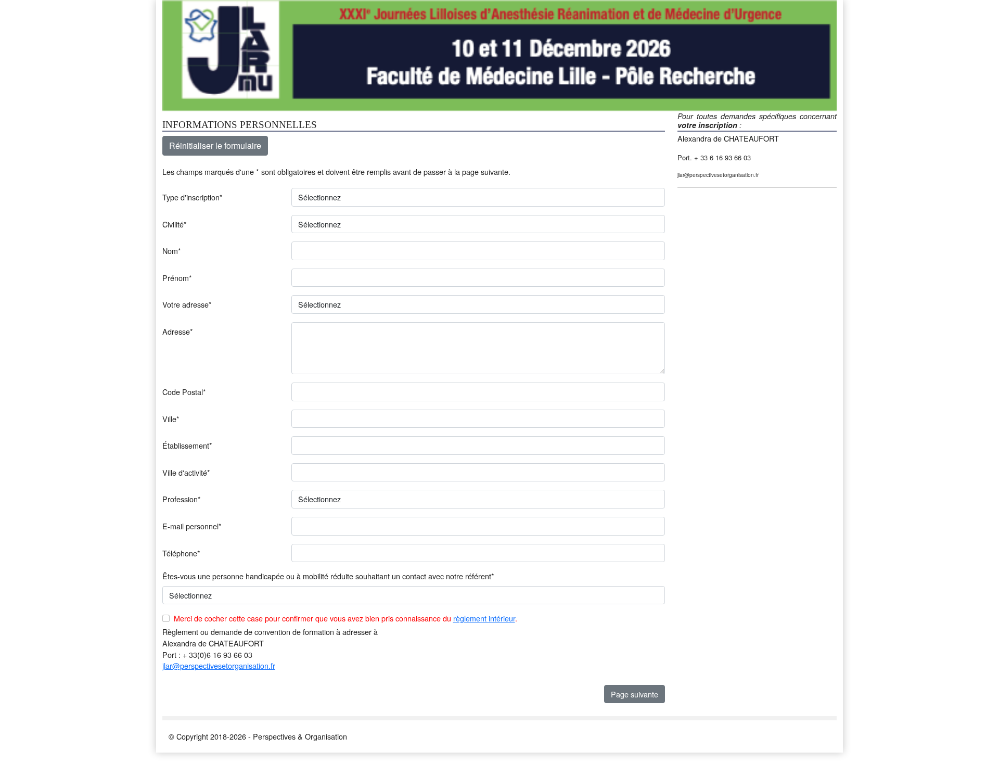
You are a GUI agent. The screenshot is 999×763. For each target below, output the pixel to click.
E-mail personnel (192, 525)
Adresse (177, 331)
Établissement (187, 445)
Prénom (177, 277)
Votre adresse (187, 304)
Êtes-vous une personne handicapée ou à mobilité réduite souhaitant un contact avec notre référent (328, 575)
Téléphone (181, 553)
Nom (171, 250)
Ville (171, 418)
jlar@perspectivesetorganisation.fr (218, 665)
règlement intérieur (484, 618)
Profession (181, 498)
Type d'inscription (192, 197)
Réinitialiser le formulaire (215, 145)
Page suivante (634, 694)
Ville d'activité (186, 472)
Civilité (174, 224)
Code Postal (184, 391)
